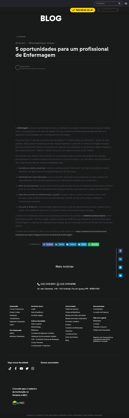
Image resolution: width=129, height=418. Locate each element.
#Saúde (50, 43)
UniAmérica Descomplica (94, 216)
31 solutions (38, 415)
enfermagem (22, 128)
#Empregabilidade (37, 43)
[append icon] (119, 3)
